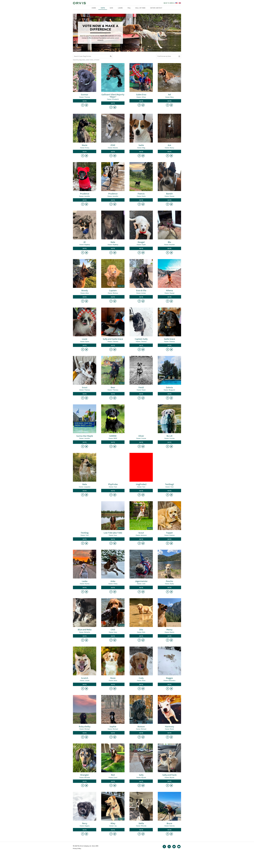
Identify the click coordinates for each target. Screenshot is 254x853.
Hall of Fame (140, 8)
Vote (103, 8)
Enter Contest (156, 8)
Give (111, 8)
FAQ (129, 8)
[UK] (179, 3)
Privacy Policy (77, 848)
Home (94, 8)
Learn (120, 8)
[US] (176, 3)
